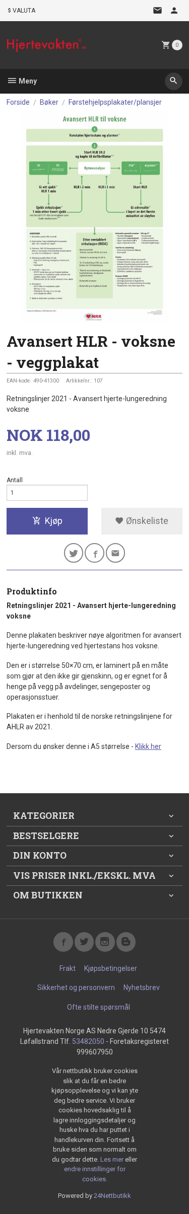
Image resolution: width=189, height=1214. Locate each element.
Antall (15, 480)
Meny (27, 81)
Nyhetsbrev (141, 987)
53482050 (88, 1041)
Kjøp (53, 521)
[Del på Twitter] (74, 553)
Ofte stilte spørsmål (98, 1007)
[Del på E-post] (115, 553)
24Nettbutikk (112, 1195)
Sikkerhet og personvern (76, 987)
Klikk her (148, 746)
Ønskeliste (146, 521)
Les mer (112, 1159)
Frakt (67, 968)
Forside (18, 102)
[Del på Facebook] (94, 553)
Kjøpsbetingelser (110, 968)
